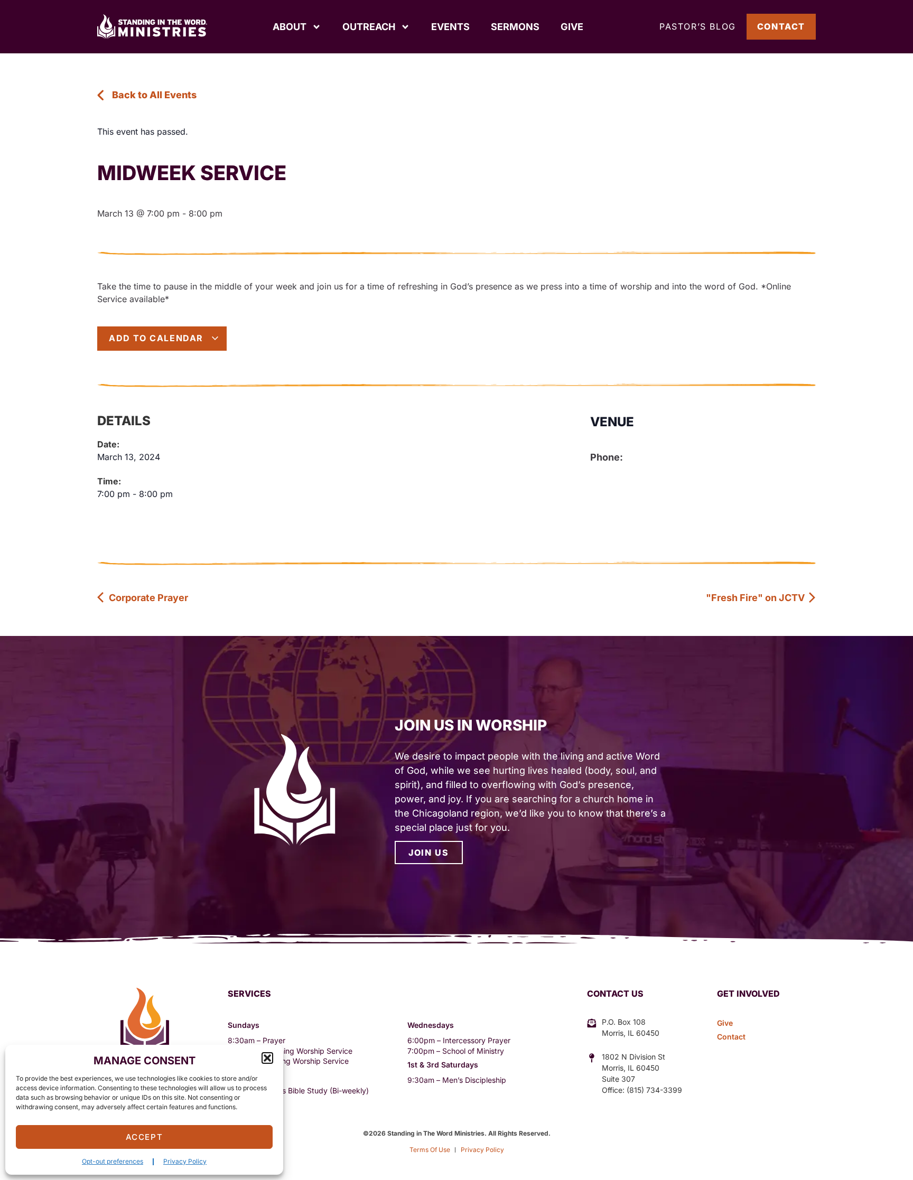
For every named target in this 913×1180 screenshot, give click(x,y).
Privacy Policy (185, 1161)
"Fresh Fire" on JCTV (756, 597)
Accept (144, 1137)
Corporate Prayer (147, 597)
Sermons (515, 26)
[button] (267, 1058)
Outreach (368, 26)
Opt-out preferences (112, 1161)
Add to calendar (158, 338)
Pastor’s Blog (697, 26)
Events (450, 26)
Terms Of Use (429, 1150)
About (289, 26)
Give (572, 26)
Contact (781, 26)
